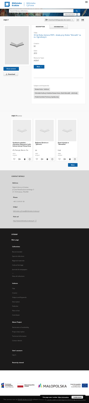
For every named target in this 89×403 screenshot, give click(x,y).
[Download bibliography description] (19, 159)
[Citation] (82, 19)
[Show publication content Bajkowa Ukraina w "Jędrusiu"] (47, 159)
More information (63, 397)
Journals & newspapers (19, 269)
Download (11, 74)
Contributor (16, 315)
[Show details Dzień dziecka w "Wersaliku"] (74, 159)
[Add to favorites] (77, 19)
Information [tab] (58, 27)
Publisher (15, 306)
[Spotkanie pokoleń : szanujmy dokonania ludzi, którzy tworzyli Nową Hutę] (22, 130)
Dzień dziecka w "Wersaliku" (63, 143)
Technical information (19, 336)
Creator (14, 293)
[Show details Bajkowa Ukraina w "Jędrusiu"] (52, 159)
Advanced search (70, 14)
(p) (35, 46)
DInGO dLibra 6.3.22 (25, 399)
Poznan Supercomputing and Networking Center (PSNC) (66, 399)
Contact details (17, 341)
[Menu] (86, 2)
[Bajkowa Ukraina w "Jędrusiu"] (44, 130)
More (73, 165)
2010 (35, 53)
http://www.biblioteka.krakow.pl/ (23, 221)
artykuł (36, 60)
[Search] (76, 11)
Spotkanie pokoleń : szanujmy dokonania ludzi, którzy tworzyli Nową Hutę (22, 144)
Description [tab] (40, 27)
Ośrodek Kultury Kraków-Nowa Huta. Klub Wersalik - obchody (56, 93)
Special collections (18, 256)
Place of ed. (16, 311)
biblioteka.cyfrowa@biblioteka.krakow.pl (26, 211)
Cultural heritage (17, 265)
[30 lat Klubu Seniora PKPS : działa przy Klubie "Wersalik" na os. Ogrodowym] (17, 45)
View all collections (18, 276)
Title (13, 289)
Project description (18, 332)
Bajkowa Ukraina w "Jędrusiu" (41, 143)
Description (16, 302)
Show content (11, 69)
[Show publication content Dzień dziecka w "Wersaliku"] (69, 159)
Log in (14, 355)
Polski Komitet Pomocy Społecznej (47, 97)
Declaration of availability (20, 327)
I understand (77, 397)
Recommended (17, 252)
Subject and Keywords (19, 297)
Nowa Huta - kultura (42, 89)
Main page (15, 240)
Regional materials (18, 261)
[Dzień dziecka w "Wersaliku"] (67, 130)
